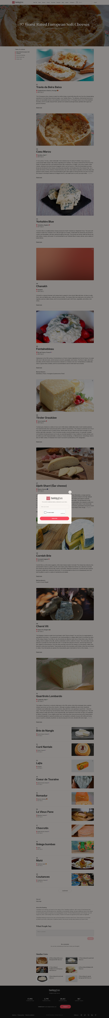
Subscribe (54, 518)
